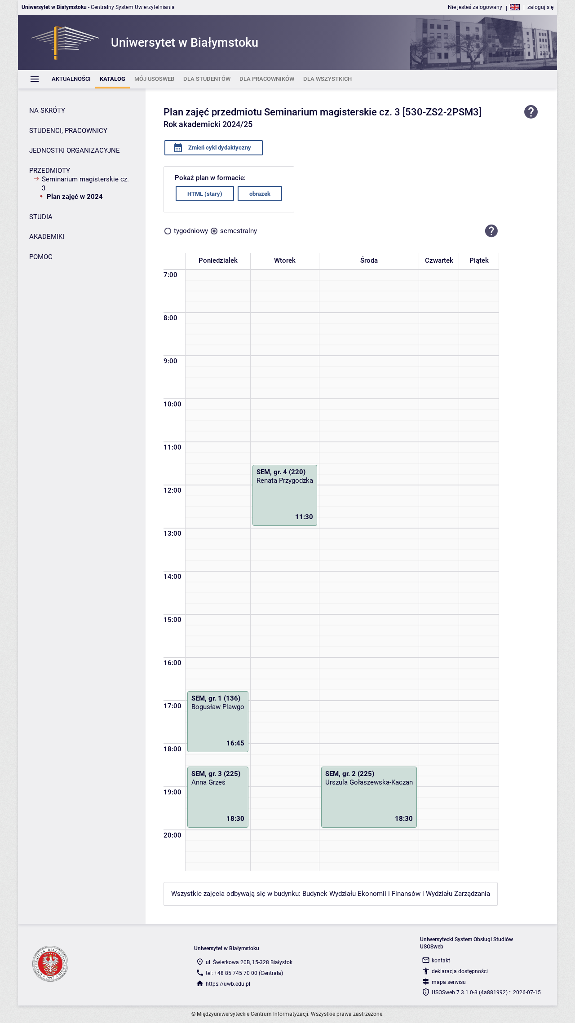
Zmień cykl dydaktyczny (219, 147)
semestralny (238, 231)
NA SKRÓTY (47, 110)
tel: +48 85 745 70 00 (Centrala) (244, 973)
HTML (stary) (204, 193)
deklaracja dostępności (460, 971)
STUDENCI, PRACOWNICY (68, 131)
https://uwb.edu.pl (228, 984)
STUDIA (41, 217)
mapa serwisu (449, 982)
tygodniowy (191, 231)
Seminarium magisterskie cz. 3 (85, 183)
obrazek (259, 193)
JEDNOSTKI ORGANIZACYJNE (74, 150)
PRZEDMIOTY (49, 171)
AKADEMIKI (46, 237)
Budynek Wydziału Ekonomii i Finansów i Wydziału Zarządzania (396, 894)
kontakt (441, 960)
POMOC (41, 257)
